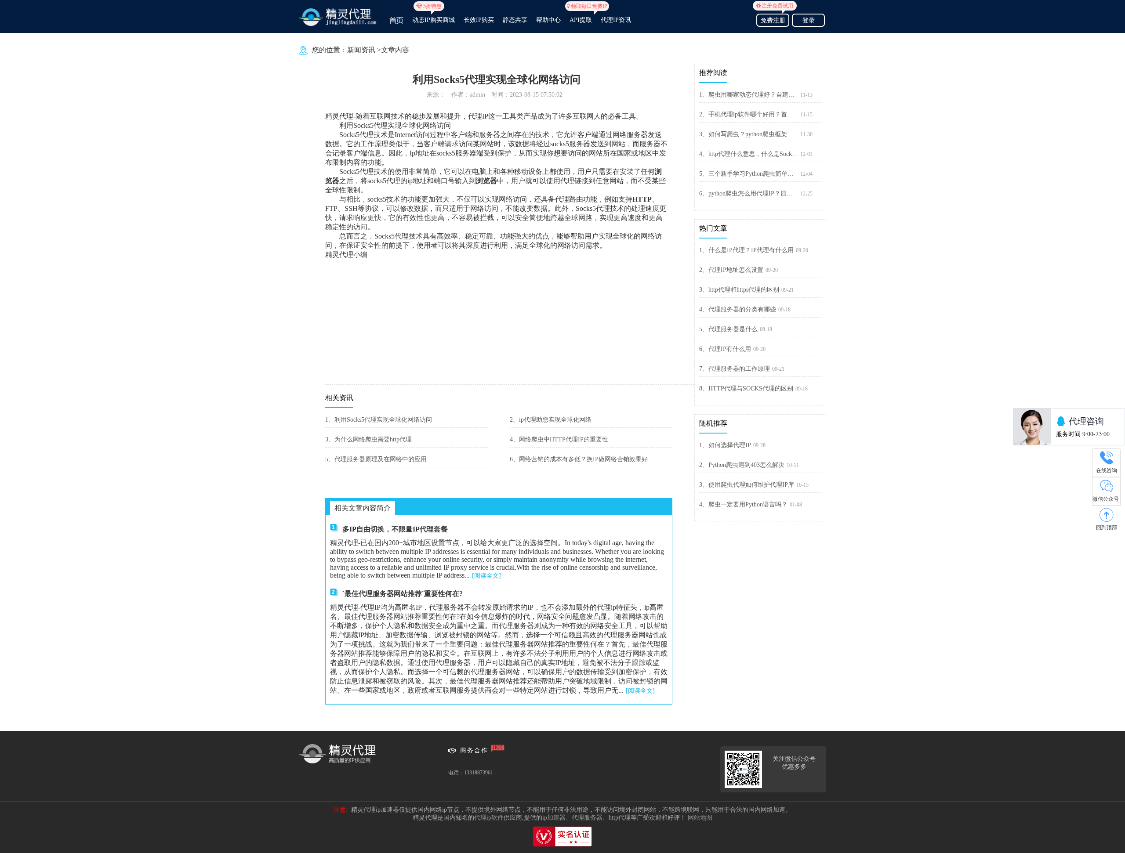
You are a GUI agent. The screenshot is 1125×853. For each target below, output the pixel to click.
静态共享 (515, 20)
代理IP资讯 (616, 20)
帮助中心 (548, 20)
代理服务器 (587, 817)
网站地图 (700, 817)
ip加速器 (554, 817)
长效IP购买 (479, 20)
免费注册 (774, 19)
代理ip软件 (489, 817)
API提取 (581, 16)
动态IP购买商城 (433, 16)
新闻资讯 (361, 50)
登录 (808, 20)
